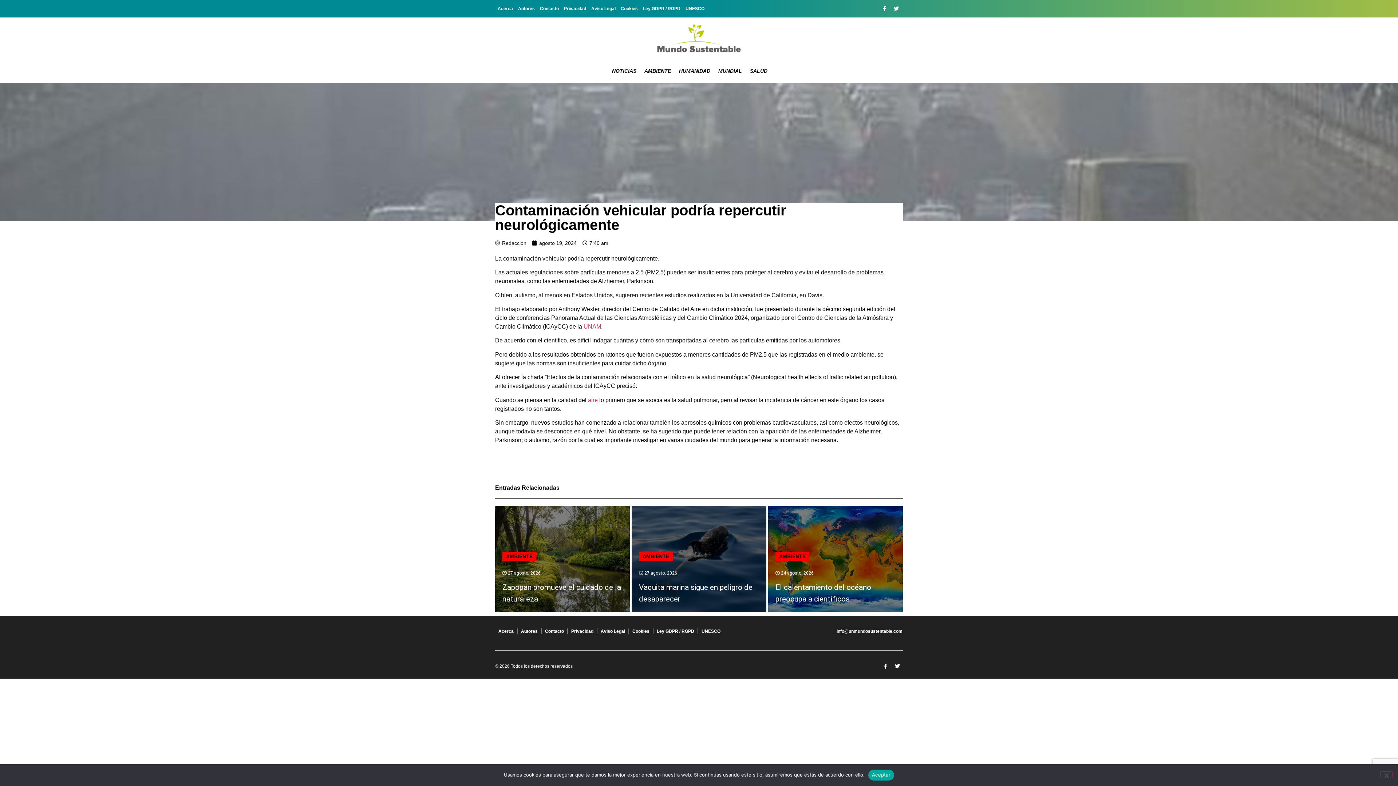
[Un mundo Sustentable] (699, 38)
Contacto (549, 8)
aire (593, 400)
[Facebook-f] (884, 9)
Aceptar (881, 775)
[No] (1386, 774)
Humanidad (694, 71)
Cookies (629, 8)
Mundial (730, 71)
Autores (526, 8)
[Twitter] (896, 9)
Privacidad (575, 8)
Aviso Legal (603, 8)
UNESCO (695, 8)
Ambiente (657, 71)
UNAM (592, 326)
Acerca (505, 8)
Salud (758, 71)
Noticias (624, 71)
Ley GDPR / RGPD (661, 8)
